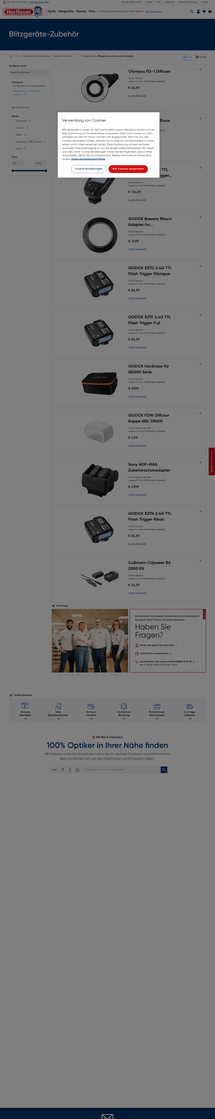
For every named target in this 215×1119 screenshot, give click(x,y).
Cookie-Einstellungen (88, 169)
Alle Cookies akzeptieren (128, 169)
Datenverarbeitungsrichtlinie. (88, 159)
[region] (108, 145)
